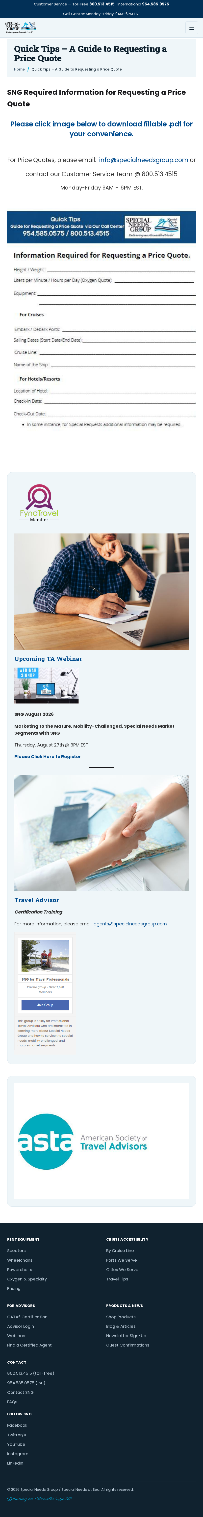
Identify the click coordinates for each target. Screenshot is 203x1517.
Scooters (16, 1250)
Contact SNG (20, 1392)
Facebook (17, 1425)
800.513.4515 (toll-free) (30, 1373)
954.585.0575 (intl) (26, 1383)
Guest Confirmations (127, 1345)
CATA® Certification (27, 1317)
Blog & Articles (121, 1326)
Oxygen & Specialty (27, 1279)
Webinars (16, 1336)
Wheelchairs (19, 1260)
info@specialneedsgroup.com (143, 160)
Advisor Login (20, 1326)
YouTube (16, 1444)
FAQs (12, 1402)
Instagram (17, 1454)
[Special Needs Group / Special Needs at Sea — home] (20, 27)
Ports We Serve (121, 1260)
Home (19, 69)
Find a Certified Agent (29, 1345)
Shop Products (121, 1317)
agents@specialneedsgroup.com (130, 924)
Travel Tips (117, 1279)
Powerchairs (19, 1270)
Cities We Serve (122, 1270)
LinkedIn (15, 1463)
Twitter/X (16, 1435)
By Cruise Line (120, 1250)
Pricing (14, 1288)
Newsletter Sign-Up (126, 1336)
